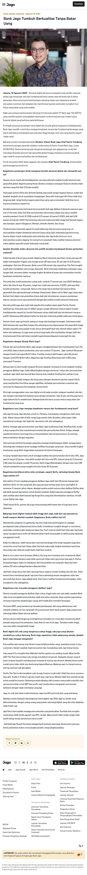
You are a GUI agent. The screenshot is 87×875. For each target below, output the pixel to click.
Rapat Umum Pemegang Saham (41, 818)
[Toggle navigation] (3, 4)
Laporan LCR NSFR (67, 823)
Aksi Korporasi (65, 827)
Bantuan (61, 769)
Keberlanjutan (8, 789)
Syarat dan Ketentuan (11, 832)
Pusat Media (8, 785)
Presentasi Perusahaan (69, 791)
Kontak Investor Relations (70, 831)
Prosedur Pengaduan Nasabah (15, 836)
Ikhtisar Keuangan (67, 805)
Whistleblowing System (40, 836)
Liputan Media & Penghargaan (43, 795)
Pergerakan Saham (67, 809)
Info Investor (65, 783)
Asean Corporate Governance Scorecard (43, 831)
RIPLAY (5, 824)
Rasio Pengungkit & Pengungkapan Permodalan (71, 814)
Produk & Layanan (10, 781)
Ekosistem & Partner (11, 792)
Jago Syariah (20, 769)
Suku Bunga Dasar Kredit (70, 819)
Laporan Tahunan (67, 795)
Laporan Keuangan (67, 787)
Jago (10, 769)
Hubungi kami (8, 796)
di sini (35, 869)
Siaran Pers (35, 783)
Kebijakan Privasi (9, 828)
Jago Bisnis (33, 769)
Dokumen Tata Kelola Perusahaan (39, 808)
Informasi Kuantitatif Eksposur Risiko (72, 800)
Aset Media (35, 791)
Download (79, 4)
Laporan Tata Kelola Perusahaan (39, 824)
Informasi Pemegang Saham (42, 813)
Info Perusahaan (48, 769)
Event (33, 787)
